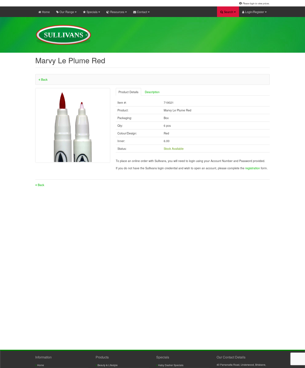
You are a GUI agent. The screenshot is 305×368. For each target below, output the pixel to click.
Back (44, 79)
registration (253, 168)
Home (45, 12)
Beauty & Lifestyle (107, 365)
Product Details (128, 92)
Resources (117, 12)
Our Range (67, 12)
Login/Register (254, 12)
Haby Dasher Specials (170, 365)
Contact (142, 12)
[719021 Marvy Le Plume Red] (72, 125)
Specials (92, 12)
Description (152, 92)
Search (228, 12)
